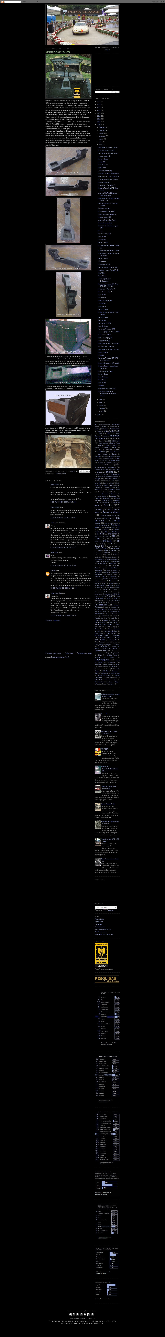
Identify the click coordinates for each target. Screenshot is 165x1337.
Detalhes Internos (100, 481)
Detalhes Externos (111, 478)
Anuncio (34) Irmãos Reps (106, 220)
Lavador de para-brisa (102, 561)
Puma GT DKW (101, 635)
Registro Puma (112, 655)
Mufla (116, 583)
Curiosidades (115, 474)
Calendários (108, 449)
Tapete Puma (109, 677)
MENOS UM (99, 576)
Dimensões (113, 485)
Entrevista (105, 494)
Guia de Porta (113, 546)
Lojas (103, 568)
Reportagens (102, 659)
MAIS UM (98, 572)
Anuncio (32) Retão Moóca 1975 (108, 332)
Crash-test (105, 474)
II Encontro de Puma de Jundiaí (108, 250)
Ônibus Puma (106, 594)
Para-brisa (105, 600)
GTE (97, 538)
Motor (104, 583)
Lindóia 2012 (101, 563)
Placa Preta (100, 609)
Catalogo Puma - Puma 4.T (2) (108, 270)
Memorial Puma (112, 574)
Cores (99, 472)
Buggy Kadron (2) (104, 340)
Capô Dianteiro (115, 452)
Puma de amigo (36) (105, 300)
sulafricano (104, 673)
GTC (113, 536)
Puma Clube (99, 922)
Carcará (97, 456)
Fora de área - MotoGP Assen (108, 153)
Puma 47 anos (100, 622)
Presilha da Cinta (101, 618)
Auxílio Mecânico (103, 443)
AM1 (105, 431)
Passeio (100, 602)
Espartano (112, 496)
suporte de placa (115, 673)
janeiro (101, 411)
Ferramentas (105, 515)
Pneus (107, 613)
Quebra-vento (116, 650)
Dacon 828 (100, 476)
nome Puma (110, 587)
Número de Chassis (110, 589)
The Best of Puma (111, 679)
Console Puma (61, 473)
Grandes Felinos (110, 527)
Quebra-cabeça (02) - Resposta (108, 176)
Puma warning (99, 644)
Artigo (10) (101, 162)
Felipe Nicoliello (56, 523)
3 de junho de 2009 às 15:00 (63, 502)
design (97, 478)
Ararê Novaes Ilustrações (103, 929)
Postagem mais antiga (84, 653)
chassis (100, 463)
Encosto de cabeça (103, 491)
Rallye (100, 655)
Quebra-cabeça (101, 651)
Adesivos (104, 429)
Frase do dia (108, 523)
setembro (102, 136)
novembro (102, 130)
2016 (99, 104)
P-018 (109, 596)
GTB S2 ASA (112, 534)
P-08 (108, 598)
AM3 (118, 431)
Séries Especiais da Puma (102, 669)
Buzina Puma (98, 449)
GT (118, 527)
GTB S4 (105, 536)
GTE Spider (107, 541)
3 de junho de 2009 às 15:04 (63, 518)
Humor (100, 550)
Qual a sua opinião (110, 648)
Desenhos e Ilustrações (112, 476)
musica (118, 585)
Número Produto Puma (102, 592)
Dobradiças (98, 487)
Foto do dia (102, 237)
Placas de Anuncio (113, 609)
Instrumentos (98, 552)
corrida (109, 471)
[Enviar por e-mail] (80, 471)
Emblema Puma (114, 489)
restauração (111, 662)
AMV (108, 433)
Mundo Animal (99, 585)
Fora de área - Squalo (105, 292)
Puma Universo (100, 927)
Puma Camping (112, 626)
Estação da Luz (107, 500)
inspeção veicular (110, 550)
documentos (108, 487)
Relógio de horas (104, 657)
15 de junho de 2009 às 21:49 (64, 588)
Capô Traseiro (103, 454)
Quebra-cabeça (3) (104, 156)
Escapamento (115, 494)
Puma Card (99, 629)
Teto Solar (98, 679)
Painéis (97, 600)
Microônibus (98, 579)
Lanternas (98, 557)
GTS (110, 543)
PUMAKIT (117, 644)
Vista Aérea (102, 239)
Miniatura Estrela (100, 581)
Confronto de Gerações (101, 469)
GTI (118, 541)
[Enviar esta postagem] (77, 471)
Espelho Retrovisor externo (107, 214)
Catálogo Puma (114, 460)
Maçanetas (98, 570)
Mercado (113, 576)
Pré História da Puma (105, 371)
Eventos (108, 505)
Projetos (97, 620)
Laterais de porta (112, 559)
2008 (99, 415)
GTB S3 (97, 536)
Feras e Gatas (103, 159)
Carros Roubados (108, 458)
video (105, 684)
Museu (110, 585)
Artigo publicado (113, 441)
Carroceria (110, 456)
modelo (97, 583)
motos (111, 583)
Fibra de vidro (115, 515)
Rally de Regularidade (113, 653)
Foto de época (103, 165)
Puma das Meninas (110, 631)
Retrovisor (98, 664)
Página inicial (69, 653)
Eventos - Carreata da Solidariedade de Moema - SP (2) (107, 394)
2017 (99, 101)
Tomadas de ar (99, 682)
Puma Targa (99, 642)
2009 (99, 125)
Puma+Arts (102, 168)
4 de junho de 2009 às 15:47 (63, 547)
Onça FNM (98, 594)
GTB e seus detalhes (105, 335)
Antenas (105, 436)
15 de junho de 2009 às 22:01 (64, 615)
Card (103, 456)
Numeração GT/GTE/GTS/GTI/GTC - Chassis (110, 769)
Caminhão (101, 452)
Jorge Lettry (106, 554)
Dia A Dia (101, 273)
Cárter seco (104, 460)
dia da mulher (108, 483)
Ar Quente (100, 441)
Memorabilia (98, 574)
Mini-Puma (114, 579)
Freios (116, 523)
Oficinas (115, 592)
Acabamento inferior (104, 424)
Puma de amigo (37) (105, 223)
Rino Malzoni (108, 664)
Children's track (109, 465)
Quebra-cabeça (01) (104, 234)
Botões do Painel (109, 447)
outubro (101, 133)
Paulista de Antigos (111, 602)
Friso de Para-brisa (101, 525)
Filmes (99, 518)
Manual (106, 572)
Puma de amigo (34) (105, 338)
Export (115, 507)
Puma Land (98, 924)
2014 (99, 110)
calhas (118, 449)
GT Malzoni (103, 529)
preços (115, 616)
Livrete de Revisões (100, 565)
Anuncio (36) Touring (105, 170)
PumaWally (102, 646)
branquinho (54, 552)
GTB (105, 532)
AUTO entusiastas (101, 932)
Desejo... (101, 231)
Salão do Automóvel (103, 666)
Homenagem (115, 548)
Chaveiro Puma (111, 463)
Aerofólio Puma (115, 429)
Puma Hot (116, 635)
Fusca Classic (99, 919)
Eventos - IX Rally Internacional (108, 173)
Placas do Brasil (101, 611)
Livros (109, 565)
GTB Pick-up (116, 532)
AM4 (100, 433)
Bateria (100, 445)
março (101, 405)
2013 (99, 113)
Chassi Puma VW (104, 264)
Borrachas (97, 447)
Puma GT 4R (111, 633)
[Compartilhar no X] (85, 471)
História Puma (101, 548)
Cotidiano (97, 474)
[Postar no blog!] (82, 471)
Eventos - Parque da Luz (106, 150)
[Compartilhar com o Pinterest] (89, 471)
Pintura (106, 607)
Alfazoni (99, 431)
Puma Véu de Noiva (112, 642)
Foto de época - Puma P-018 (107, 267)
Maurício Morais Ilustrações (104, 934)
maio (101, 399)
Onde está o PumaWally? (106, 185)
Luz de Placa (112, 568)
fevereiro (102, 408)
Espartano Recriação (102, 498)
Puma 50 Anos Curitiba (103, 624)
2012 (99, 116)
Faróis (109, 510)
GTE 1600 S (110, 539)
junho (101, 145)
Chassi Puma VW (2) (107, 804)
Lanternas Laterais (111, 557)
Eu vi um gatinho (103, 502)
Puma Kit (109, 637)
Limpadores (116, 561)
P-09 (115, 598)
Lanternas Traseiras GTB (106, 329)
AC (96, 424)
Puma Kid (101, 637)
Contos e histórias (104, 208)
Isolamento (98, 554)
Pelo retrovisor (101, 605)
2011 (99, 119)
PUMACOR (104, 749)
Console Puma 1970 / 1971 (107, 388)
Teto (116, 677)
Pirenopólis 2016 (115, 607)
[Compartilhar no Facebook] (87, 471)
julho (100, 142)
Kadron (115, 554)
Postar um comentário (52, 620)
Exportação (98, 510)
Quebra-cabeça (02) (104, 217)
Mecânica (114, 572)
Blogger (107, 50)
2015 (99, 107)
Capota (114, 454)
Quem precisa (100, 653)
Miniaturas (112, 581)
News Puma (100, 587)
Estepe (117, 500)
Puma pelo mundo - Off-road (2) (108, 343)
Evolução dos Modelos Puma (103, 507)
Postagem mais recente (53, 653)
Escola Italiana (102, 496)
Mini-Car (105, 579)
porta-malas (105, 616)
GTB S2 (100, 534)
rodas (118, 664)
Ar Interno (116, 439)
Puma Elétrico (99, 633)
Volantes (111, 684)
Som (96, 673)
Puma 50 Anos (112, 622)
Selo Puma (114, 666)
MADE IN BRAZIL (112, 570)
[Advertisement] (62, 636)
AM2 (111, 431)
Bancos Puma (115, 443)
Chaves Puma (98, 465)
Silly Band (106, 671)
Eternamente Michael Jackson (108, 179)
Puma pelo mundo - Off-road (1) (108, 363)
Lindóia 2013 (113, 563)
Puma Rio (113, 640)
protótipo (105, 620)
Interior (106, 552)
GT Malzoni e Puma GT (106, 346)
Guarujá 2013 (99, 546)
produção (114, 618)
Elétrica (105, 489)
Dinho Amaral (55, 484)
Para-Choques (115, 600)
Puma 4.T (115, 620)
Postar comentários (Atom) (60, 657)
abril (100, 402)
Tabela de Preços (104, 675)
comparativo (112, 467)
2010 (99, 122)
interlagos (115, 552)
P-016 (102, 596)
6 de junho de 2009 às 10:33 (63, 565)
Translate (110, 910)
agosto (101, 139)
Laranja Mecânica (99, 559)
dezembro (102, 127)
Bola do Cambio (111, 445)
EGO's (53, 570)
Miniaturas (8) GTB (104, 323)
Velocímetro (109, 682)
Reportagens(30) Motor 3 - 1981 (108, 349)
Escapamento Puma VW (106, 211)
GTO (101, 544)
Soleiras (114, 671)
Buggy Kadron (103, 352)
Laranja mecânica (104, 182)
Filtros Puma (107, 518)
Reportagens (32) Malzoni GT (108, 147)
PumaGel (101, 355)
